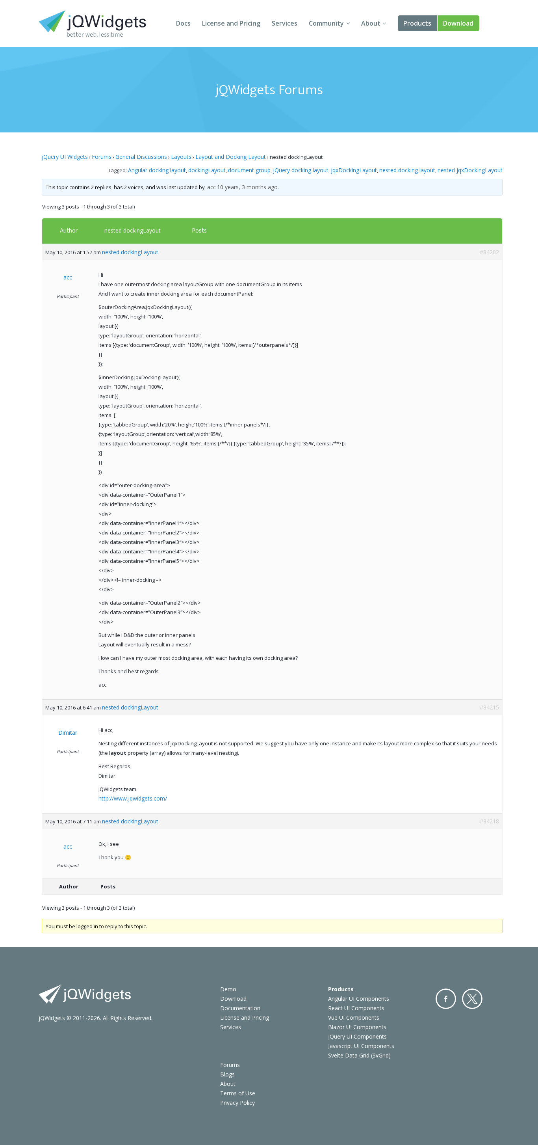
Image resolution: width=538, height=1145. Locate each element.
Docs (183, 23)
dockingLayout (207, 170)
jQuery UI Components (357, 1036)
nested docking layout (407, 170)
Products (417, 23)
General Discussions (141, 156)
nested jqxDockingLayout (470, 170)
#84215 (489, 707)
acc (211, 187)
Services (284, 23)
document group (249, 170)
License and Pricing (231, 23)
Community (326, 23)
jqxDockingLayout (354, 170)
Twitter (472, 999)
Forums (101, 156)
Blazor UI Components (357, 1027)
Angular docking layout (157, 170)
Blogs (227, 1074)
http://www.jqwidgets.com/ (132, 798)
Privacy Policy (237, 1102)
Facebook (446, 999)
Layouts (181, 156)
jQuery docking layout (300, 170)
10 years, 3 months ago (247, 187)
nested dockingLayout (132, 230)
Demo (228, 989)
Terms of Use (237, 1093)
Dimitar (67, 732)
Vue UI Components (353, 1017)
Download (458, 23)
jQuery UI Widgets (65, 156)
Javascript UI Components (361, 1046)
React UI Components (356, 1008)
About (370, 23)
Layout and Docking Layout (230, 156)
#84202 (489, 252)
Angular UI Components (358, 998)
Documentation (240, 1008)
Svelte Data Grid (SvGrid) (359, 1055)
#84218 (489, 821)
